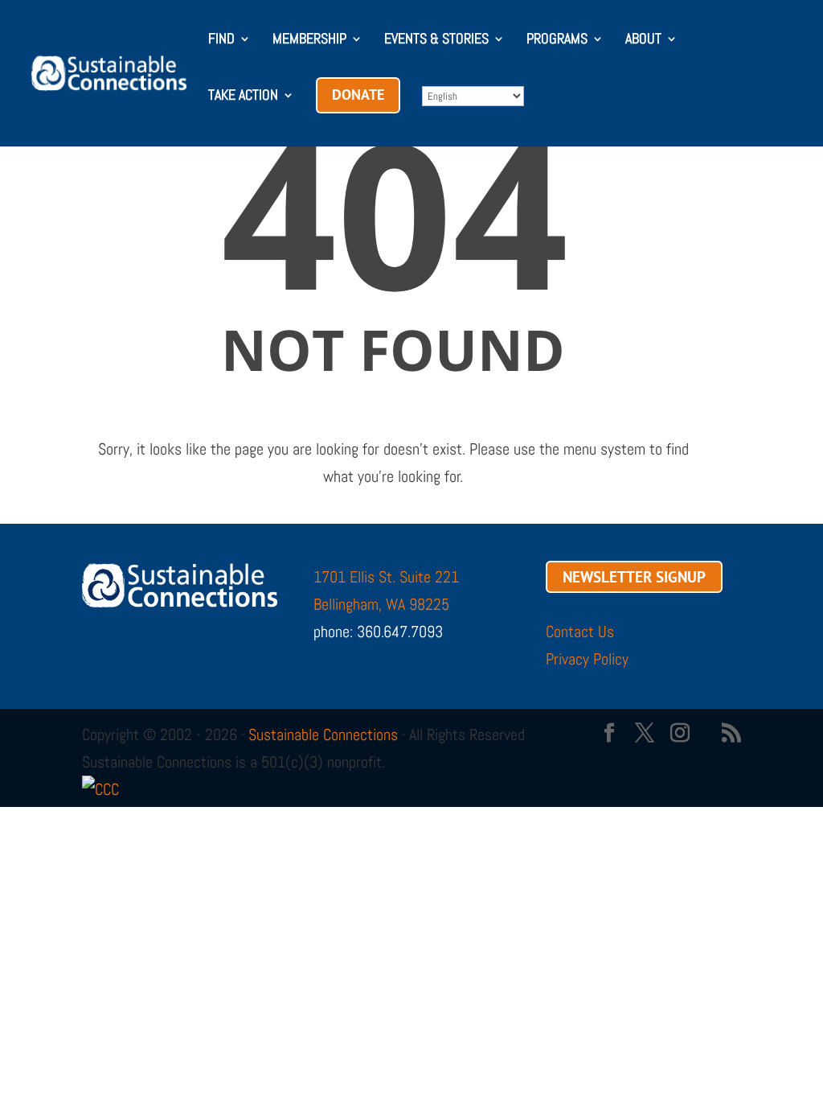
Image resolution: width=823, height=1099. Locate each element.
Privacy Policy (587, 658)
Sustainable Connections (323, 734)
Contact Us (580, 631)
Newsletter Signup (634, 577)
